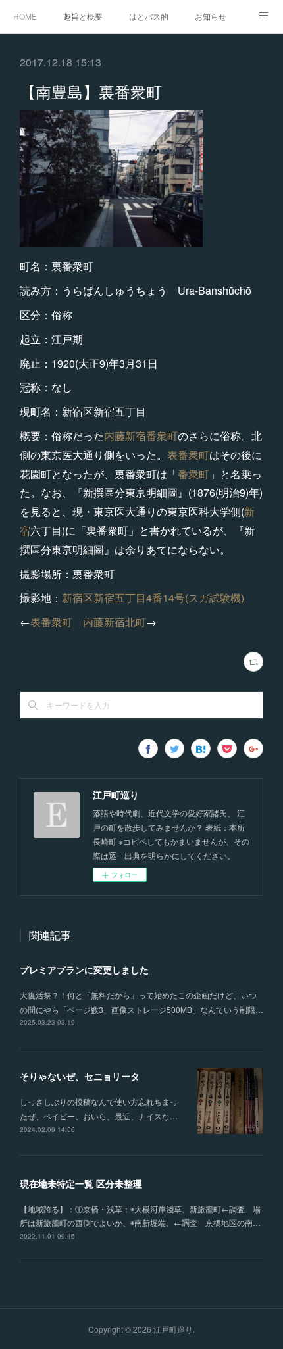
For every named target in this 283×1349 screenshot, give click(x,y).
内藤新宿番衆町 (141, 435)
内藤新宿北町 (114, 621)
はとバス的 (148, 16)
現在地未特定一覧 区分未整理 (81, 1183)
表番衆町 (188, 454)
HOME (25, 16)
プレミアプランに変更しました (84, 969)
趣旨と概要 (83, 16)
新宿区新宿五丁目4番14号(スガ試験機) (153, 597)
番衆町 (193, 473)
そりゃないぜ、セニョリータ (80, 1076)
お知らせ (210, 16)
